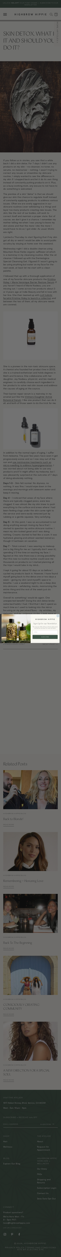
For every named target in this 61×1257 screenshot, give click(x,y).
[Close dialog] (58, 616)
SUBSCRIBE (45, 637)
